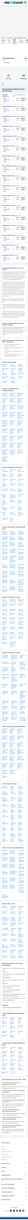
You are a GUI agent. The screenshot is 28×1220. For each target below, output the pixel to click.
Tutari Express (6, 225)
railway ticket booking (20, 327)
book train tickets (8, 272)
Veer (17, 100)
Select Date (23, 99)
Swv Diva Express (7, 106)
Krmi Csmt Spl (6, 156)
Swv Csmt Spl (5, 205)
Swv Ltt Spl (5, 126)
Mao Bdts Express (7, 116)
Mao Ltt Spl (5, 245)
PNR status (20, 277)
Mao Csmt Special (7, 166)
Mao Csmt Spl (5, 175)
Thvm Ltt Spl (5, 146)
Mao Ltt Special (6, 215)
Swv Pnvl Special (6, 136)
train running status (14, 279)
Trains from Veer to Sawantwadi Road (11, 1007)
